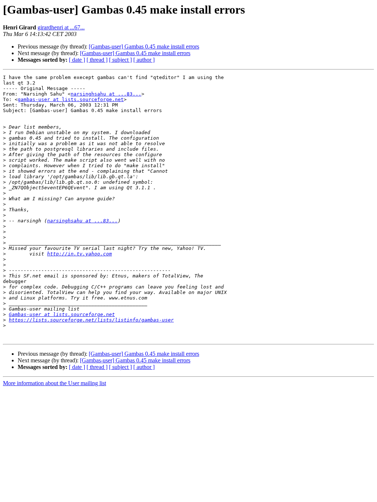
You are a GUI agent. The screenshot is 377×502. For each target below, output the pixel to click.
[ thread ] (97, 60)
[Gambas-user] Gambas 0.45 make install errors (144, 46)
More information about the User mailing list (54, 383)
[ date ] (77, 60)
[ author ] (144, 60)
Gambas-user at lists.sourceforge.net (62, 314)
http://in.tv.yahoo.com (79, 254)
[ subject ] (120, 60)
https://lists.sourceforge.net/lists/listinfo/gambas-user (91, 320)
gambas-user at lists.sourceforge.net (71, 99)
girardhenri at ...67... (61, 27)
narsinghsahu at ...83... (106, 94)
